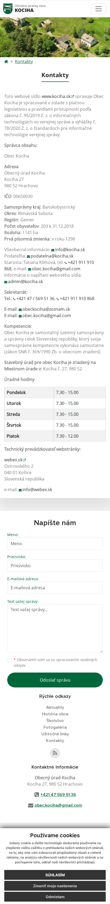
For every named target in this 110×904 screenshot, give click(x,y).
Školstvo (55, 721)
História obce (55, 714)
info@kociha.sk (70, 249)
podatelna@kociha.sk (52, 256)
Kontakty (24, 61)
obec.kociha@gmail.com (56, 269)
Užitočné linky (55, 734)
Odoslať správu (55, 680)
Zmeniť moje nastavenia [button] (55, 886)
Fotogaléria (55, 727)
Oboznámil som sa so (55, 662)
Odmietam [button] (55, 896)
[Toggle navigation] (98, 8)
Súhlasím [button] (55, 875)
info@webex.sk (37, 489)
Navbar (13, 8)
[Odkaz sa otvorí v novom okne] (55, 753)
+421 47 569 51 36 (58, 795)
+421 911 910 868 (77, 298)
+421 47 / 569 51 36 (35, 298)
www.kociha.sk (56, 96)
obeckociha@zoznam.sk (46, 309)
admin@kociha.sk (25, 281)
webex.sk (13, 460)
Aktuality (55, 707)
